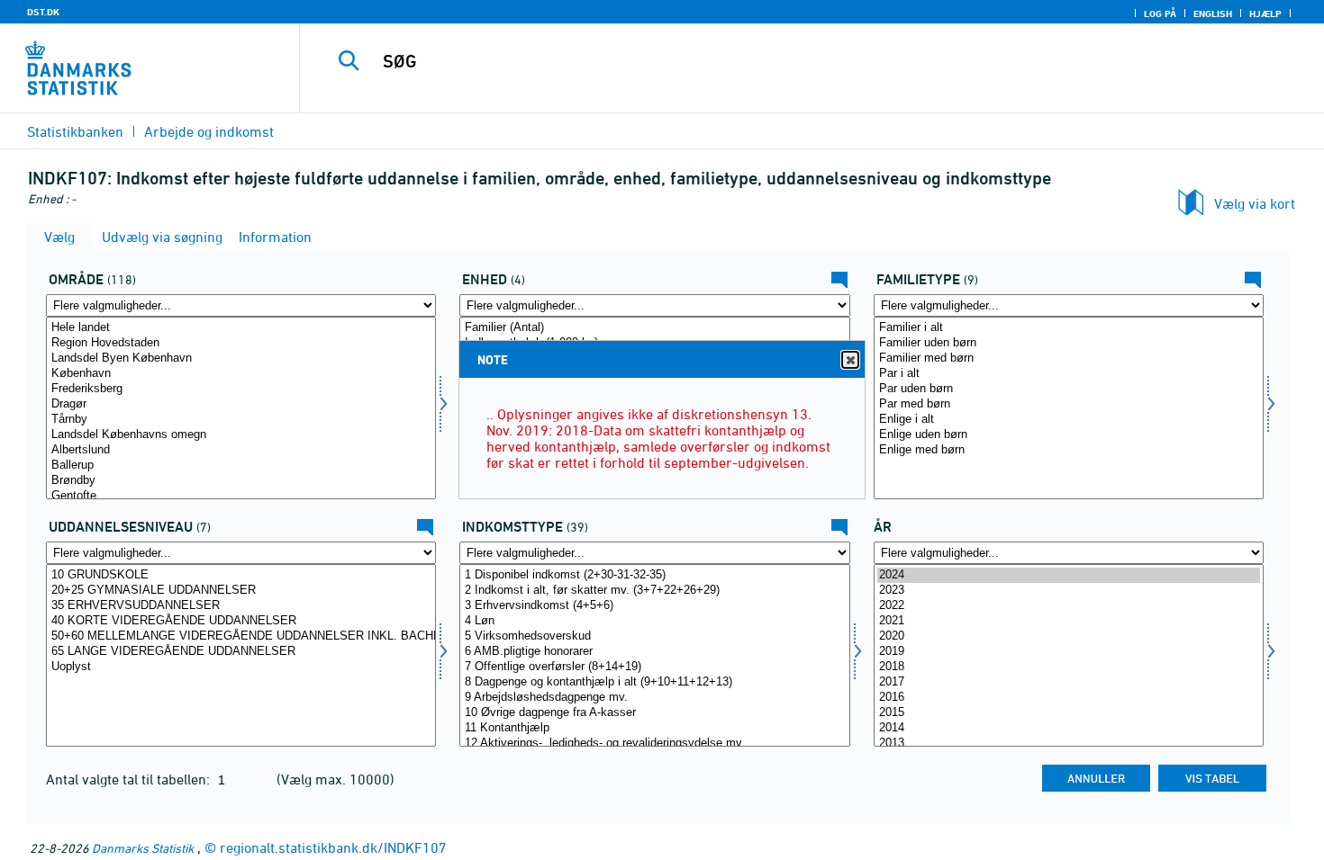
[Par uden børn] (1068, 389)
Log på (1160, 13)
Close (850, 360)
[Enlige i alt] (1068, 419)
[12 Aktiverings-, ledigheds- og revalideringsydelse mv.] (654, 743)
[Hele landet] (241, 328)
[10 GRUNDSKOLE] (241, 575)
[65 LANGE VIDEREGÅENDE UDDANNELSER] (241, 651)
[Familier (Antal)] (654, 328)
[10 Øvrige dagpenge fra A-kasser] (654, 713)
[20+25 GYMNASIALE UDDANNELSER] (241, 590)
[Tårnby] (241, 419)
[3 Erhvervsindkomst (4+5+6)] (654, 606)
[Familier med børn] (1068, 358)
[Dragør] (241, 404)
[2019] (1068, 651)
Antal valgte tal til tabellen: (129, 779)
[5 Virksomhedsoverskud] (654, 636)
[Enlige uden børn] (1068, 435)
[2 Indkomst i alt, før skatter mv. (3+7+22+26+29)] (654, 590)
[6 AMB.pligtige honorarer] (654, 651)
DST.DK (43, 11)
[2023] (1068, 590)
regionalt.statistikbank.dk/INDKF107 (333, 847)
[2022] (1068, 606)
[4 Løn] (654, 621)
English (1212, 13)
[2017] (1068, 682)
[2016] (1068, 697)
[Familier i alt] (1068, 328)
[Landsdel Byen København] (241, 358)
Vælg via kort (1254, 203)
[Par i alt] (1068, 373)
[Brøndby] (241, 480)
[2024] (1068, 575)
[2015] (1068, 713)
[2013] (1068, 743)
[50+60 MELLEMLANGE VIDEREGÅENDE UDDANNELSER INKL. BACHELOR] (241, 636)
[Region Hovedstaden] (241, 343)
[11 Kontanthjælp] (654, 728)
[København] (241, 373)
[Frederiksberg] (241, 389)
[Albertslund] (241, 450)
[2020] (1068, 636)
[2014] (1068, 728)
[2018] (1068, 667)
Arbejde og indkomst (209, 131)
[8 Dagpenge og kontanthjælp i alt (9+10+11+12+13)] (654, 682)
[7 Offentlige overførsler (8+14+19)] (654, 667)
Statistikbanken (75, 131)
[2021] (1068, 621)
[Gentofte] (241, 496)
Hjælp (1265, 13)
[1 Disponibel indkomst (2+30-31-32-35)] (654, 575)
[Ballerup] (241, 465)
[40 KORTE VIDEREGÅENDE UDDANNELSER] (241, 621)
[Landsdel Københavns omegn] (241, 435)
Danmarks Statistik (143, 848)
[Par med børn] (1068, 404)
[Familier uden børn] (1068, 343)
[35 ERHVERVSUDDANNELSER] (241, 606)
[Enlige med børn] (1068, 450)
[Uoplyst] (241, 667)
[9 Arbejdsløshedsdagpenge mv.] (654, 697)
